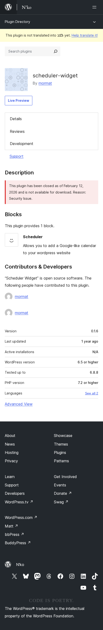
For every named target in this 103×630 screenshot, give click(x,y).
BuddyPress (18, 542)
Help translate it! (85, 35)
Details (16, 118)
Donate (63, 493)
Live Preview (18, 100)
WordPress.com (21, 517)
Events (60, 485)
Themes (61, 444)
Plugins (60, 452)
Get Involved (65, 476)
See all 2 (91, 393)
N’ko (20, 564)
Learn (10, 476)
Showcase (63, 435)
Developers (15, 493)
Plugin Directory (17, 22)
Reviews (17, 131)
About (10, 435)
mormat (45, 83)
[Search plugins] (55, 51)
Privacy (11, 460)
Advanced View (19, 404)
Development (21, 143)
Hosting (11, 452)
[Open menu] (95, 7)
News (10, 444)
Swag (61, 502)
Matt (11, 526)
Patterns (61, 460)
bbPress (14, 534)
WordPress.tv (19, 502)
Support (16, 156)
